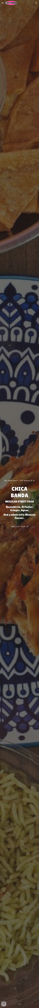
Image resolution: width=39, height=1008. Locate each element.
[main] (19, 482)
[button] (2, 3)
